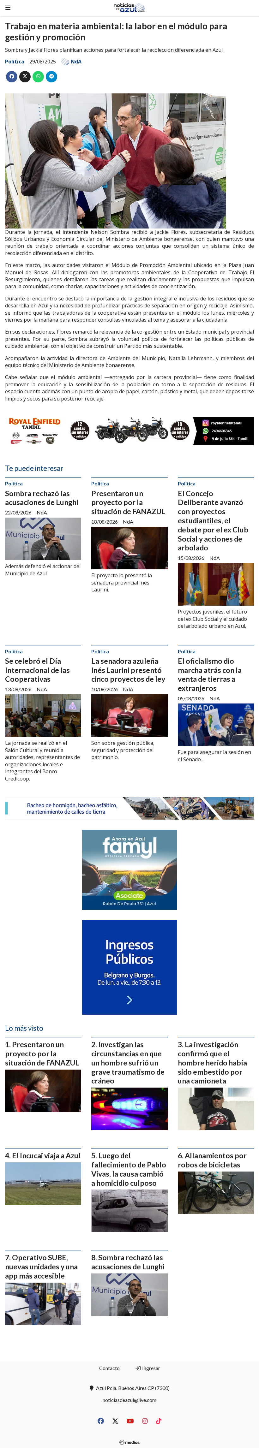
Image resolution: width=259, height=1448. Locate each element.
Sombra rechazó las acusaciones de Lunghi (41, 498)
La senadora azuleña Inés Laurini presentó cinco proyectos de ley (128, 670)
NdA (76, 61)
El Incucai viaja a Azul (46, 1155)
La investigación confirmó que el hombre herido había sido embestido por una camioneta (212, 1062)
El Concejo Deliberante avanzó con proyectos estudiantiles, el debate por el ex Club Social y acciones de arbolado (213, 520)
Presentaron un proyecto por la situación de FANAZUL (128, 502)
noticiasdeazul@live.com (129, 1400)
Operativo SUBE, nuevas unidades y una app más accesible (41, 1266)
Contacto (109, 1368)
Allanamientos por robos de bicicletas (212, 1160)
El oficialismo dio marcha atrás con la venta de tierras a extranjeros (210, 674)
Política (14, 61)
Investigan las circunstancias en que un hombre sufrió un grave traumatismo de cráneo (128, 1062)
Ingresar (150, 1368)
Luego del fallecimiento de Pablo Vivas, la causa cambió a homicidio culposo (128, 1169)
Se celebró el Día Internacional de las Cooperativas (37, 670)
